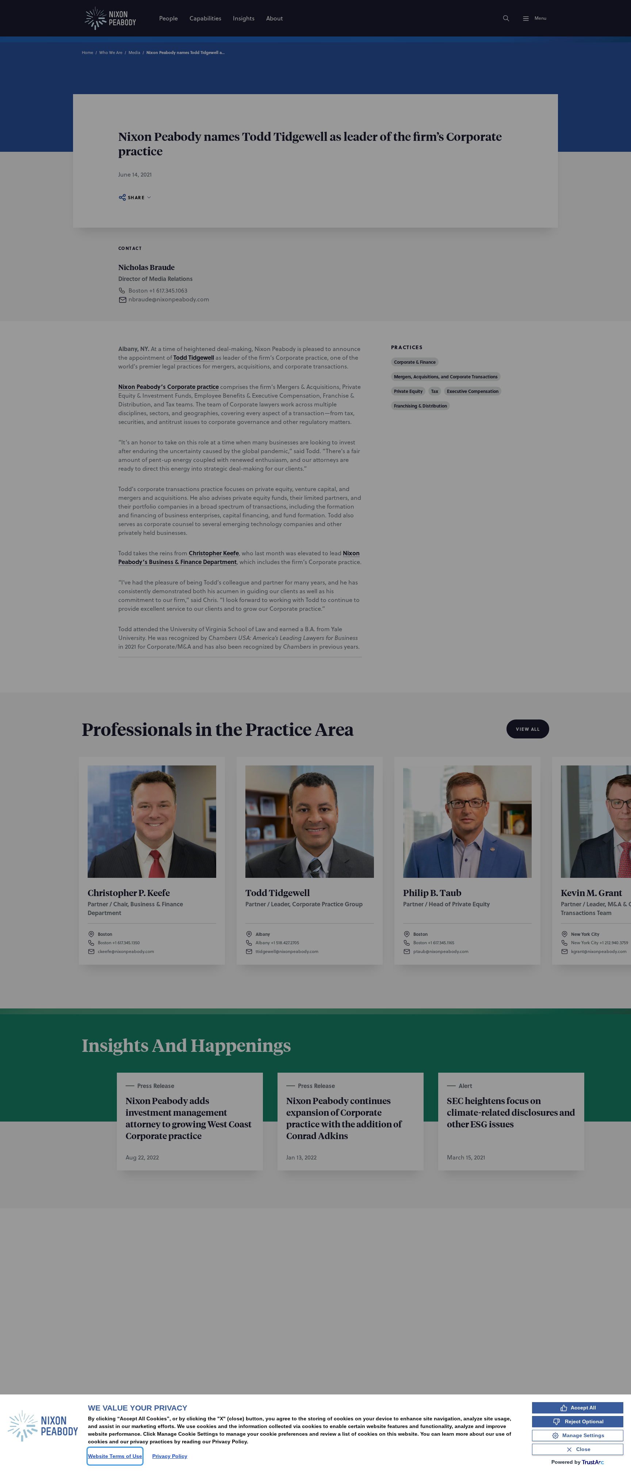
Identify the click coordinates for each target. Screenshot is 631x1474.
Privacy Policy (169, 1456)
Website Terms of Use (115, 1456)
